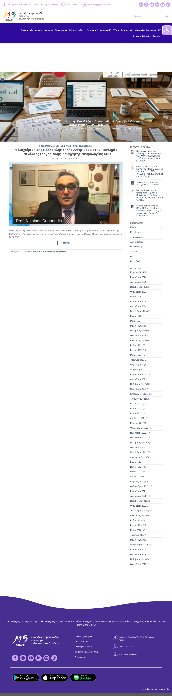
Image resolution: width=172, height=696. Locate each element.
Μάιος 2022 (135, 413)
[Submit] (167, 16)
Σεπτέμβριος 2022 (139, 393)
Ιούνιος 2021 (136, 466)
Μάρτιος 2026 (137, 272)
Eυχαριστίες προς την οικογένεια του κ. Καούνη (149, 183)
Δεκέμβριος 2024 (138, 306)
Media (49, 146)
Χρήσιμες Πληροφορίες (56, 30)
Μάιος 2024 (135, 321)
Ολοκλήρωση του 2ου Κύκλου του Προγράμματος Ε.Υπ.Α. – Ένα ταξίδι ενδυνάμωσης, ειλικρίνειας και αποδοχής (149, 171)
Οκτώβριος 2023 (138, 335)
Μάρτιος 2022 (137, 423)
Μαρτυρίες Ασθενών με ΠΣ (148, 30)
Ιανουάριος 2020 (138, 549)
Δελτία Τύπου (136, 241)
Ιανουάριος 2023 (138, 374)
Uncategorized (137, 232)
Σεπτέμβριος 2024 (139, 311)
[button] (167, 30)
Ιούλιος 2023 (136, 345)
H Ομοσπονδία (76, 30)
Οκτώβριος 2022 (138, 389)
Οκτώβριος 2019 (138, 564)
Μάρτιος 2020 (137, 539)
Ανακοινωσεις (59, 146)
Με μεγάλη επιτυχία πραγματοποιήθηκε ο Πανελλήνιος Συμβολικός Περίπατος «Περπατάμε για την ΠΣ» (149, 195)
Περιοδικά (135, 261)
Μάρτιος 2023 (137, 364)
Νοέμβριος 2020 (138, 501)
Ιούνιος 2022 (136, 408)
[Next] (165, 107)
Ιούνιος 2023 (136, 350)
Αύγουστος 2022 (138, 398)
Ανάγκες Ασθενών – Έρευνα (146, 36)
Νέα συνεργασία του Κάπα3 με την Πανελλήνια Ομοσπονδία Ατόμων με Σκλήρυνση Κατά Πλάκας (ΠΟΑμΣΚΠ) (148, 156)
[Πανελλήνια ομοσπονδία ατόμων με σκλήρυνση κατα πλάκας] (23, 16)
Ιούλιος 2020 (136, 520)
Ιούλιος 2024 (136, 316)
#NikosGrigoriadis (59, 252)
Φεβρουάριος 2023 (139, 369)
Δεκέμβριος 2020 (138, 496)
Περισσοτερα (65, 243)
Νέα (132, 256)
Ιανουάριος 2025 (138, 301)
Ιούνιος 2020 (136, 525)
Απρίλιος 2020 (137, 535)
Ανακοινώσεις (137, 237)
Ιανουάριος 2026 (138, 277)
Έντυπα (133, 251)
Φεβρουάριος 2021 (139, 486)
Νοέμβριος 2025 (138, 286)
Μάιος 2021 (135, 471)
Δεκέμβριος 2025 (138, 282)
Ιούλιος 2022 (136, 403)
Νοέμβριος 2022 (138, 384)
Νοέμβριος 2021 (138, 442)
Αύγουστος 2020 (138, 515)
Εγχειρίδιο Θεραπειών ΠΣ (99, 30)
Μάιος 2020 (135, 530)
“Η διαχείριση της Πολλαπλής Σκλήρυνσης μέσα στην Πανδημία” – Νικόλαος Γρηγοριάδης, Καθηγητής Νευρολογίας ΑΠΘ (66, 151)
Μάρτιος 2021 (137, 481)
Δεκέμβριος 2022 (138, 379)
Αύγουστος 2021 (138, 457)
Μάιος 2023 (135, 355)
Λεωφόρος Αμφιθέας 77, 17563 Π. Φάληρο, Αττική (32, 4)
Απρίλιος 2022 (137, 418)
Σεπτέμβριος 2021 (139, 452)
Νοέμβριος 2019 (138, 559)
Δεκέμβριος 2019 (138, 554)
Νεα (90, 146)
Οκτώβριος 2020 (138, 505)
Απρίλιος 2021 (137, 476)
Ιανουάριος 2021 (138, 491)
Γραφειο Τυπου (72, 146)
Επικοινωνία (127, 30)
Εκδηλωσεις (83, 146)
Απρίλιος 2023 (137, 359)
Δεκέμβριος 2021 (138, 437)
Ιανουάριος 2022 (138, 432)
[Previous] (6, 107)
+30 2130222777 (72, 4)
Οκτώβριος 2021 (138, 447)
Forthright (164, 689)
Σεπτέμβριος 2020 (139, 510)
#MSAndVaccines (45, 252)
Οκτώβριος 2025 (138, 291)
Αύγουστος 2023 (138, 340)
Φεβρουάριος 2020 (139, 544)
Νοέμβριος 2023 (138, 330)
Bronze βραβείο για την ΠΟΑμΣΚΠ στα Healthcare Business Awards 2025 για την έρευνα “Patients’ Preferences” (148, 211)
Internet (42, 146)
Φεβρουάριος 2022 (139, 428)
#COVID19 (34, 252)
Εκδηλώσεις (136, 246)
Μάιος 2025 (135, 296)
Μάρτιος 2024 (137, 325)
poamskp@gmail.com (99, 4)
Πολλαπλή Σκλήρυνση (31, 30)
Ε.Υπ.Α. (116, 30)
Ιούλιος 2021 (136, 462)
